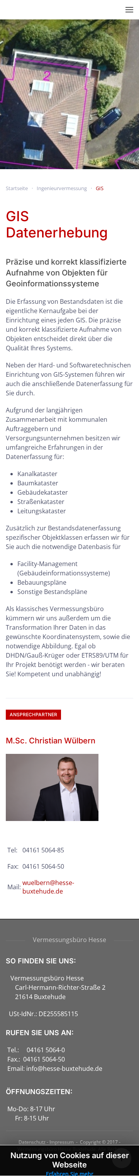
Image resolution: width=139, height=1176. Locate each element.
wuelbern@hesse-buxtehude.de (48, 886)
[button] (129, 9)
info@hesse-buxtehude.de (64, 1068)
